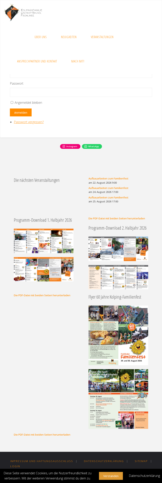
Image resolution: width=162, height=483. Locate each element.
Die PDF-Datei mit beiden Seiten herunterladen (117, 218)
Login (15, 466)
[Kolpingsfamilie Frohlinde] (24, 12)
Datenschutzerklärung (104, 461)
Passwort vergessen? (29, 122)
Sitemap (141, 461)
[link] (97, 61)
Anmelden (20, 112)
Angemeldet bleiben (28, 102)
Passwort (16, 83)
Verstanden (111, 476)
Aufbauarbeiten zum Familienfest (108, 178)
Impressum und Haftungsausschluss (41, 461)
